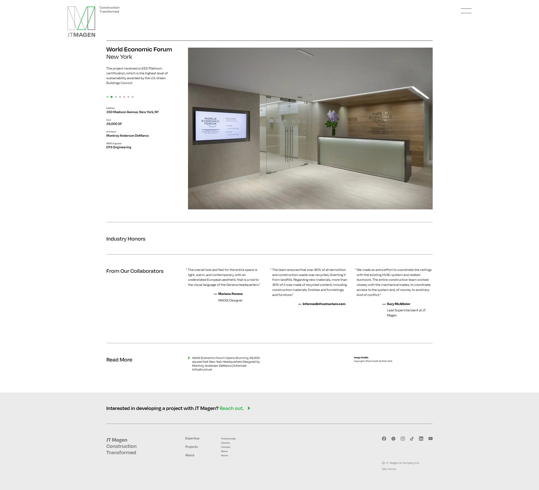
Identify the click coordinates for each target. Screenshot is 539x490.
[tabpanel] (310, 128)
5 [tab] (124, 97)
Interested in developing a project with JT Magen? (175, 408)
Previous (198, 128)
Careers (225, 442)
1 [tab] (107, 97)
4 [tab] (120, 97)
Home (224, 455)
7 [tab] (133, 97)
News (224, 451)
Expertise (192, 438)
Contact (226, 446)
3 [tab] (116, 97)
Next (422, 128)
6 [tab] (128, 97)
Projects (191, 446)
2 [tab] (112, 97)
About (189, 455)
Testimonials (228, 438)
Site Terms (389, 469)
